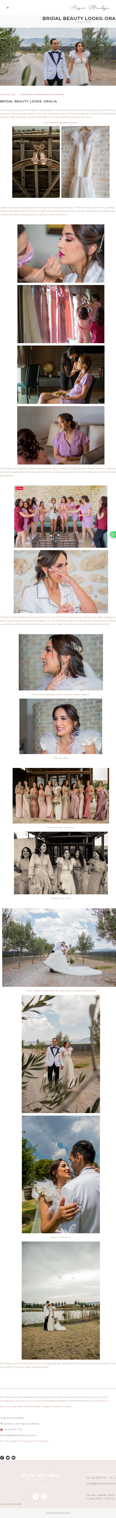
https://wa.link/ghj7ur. (98, 1400)
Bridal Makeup (41, 94)
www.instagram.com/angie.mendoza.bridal (26, 1441)
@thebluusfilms (68, 123)
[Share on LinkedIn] (14, 1457)
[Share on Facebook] (2, 1457)
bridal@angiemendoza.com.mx (16, 1400)
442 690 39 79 (98, 1477)
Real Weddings (57, 94)
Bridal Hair (28, 94)
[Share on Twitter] (8, 1457)
